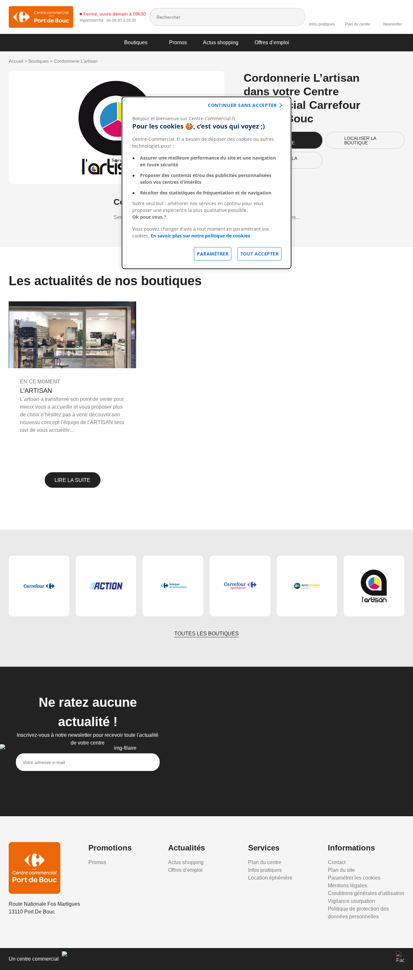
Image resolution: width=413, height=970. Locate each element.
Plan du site (341, 870)
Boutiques (135, 42)
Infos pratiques (322, 24)
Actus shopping (220, 42)
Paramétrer (212, 254)
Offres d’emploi (272, 42)
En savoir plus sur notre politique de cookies (200, 236)
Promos (178, 42)
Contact (337, 862)
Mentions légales (347, 885)
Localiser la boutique (360, 140)
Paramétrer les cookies (354, 878)
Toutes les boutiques (206, 633)
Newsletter (392, 24)
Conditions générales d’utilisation (366, 893)
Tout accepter (259, 254)
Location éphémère (270, 878)
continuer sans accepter (242, 105)
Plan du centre (357, 24)
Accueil (16, 61)
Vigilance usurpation (351, 901)
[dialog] (206, 183)
